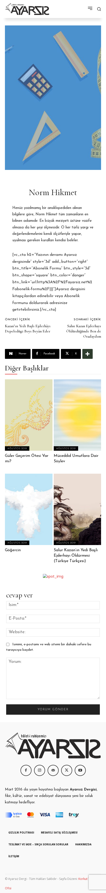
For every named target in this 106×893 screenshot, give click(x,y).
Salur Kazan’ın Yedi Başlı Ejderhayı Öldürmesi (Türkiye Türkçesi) (76, 555)
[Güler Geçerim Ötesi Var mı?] (29, 415)
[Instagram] (39, 770)
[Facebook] (26, 770)
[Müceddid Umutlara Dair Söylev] (77, 415)
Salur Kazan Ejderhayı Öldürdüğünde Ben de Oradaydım (83, 331)
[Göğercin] (29, 509)
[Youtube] (80, 770)
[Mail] (53, 770)
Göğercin (13, 550)
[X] (66, 770)
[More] (87, 354)
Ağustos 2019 (17, 448)
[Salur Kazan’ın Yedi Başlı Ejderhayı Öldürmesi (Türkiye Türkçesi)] (77, 509)
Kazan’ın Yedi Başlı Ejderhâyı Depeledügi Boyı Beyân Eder (28, 329)
